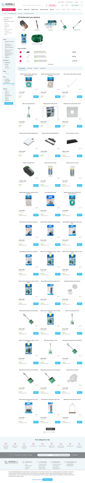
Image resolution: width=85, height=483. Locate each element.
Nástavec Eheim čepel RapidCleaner (50, 133)
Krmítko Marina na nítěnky (72, 369)
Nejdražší (36, 68)
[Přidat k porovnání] (36, 89)
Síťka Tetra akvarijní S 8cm (28, 103)
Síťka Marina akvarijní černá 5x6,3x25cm (28, 310)
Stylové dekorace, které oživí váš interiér (53, 5)
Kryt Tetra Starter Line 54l (72, 133)
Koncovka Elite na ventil (50, 192)
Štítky (4, 71)
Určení (4, 39)
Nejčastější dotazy (56, 468)
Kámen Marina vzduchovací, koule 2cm (28, 222)
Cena (4, 76)
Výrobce (5, 88)
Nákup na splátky (42, 468)
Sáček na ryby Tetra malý (50, 162)
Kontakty (27, 468)
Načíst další (49, 429)
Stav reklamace (56, 467)
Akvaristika (20, 13)
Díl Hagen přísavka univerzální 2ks (72, 281)
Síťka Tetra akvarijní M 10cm (72, 310)
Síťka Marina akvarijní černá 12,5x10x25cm (50, 369)
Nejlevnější (30, 68)
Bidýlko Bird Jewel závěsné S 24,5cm (72, 399)
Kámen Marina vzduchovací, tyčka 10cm (50, 281)
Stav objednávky (56, 465)
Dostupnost (6, 60)
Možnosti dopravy (42, 465)
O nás (26, 464)
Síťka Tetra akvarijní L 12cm (50, 340)
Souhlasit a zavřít (47, 479)
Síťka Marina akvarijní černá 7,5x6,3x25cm (72, 340)
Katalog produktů (28, 465)
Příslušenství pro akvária (29, 13)
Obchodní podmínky (43, 464)
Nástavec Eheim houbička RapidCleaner (28, 133)
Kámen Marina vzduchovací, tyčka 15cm (50, 399)
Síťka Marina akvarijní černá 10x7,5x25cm (28, 369)
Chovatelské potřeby (12, 13)
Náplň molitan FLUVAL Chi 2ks (50, 103)
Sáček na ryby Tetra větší (72, 162)
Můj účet (76, 2)
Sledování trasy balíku (57, 464)
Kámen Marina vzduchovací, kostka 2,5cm (50, 222)
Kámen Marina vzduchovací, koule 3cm (28, 251)
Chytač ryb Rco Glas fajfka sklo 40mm (72, 74)
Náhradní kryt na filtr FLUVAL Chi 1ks (72, 103)
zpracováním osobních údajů (64, 454)
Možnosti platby (42, 467)
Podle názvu (42, 68)
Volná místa (27, 467)
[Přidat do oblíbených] (38, 89)
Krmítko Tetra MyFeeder (28, 162)
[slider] (3, 83)
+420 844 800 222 (70, 464)
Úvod (5, 13)
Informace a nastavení (37, 479)
